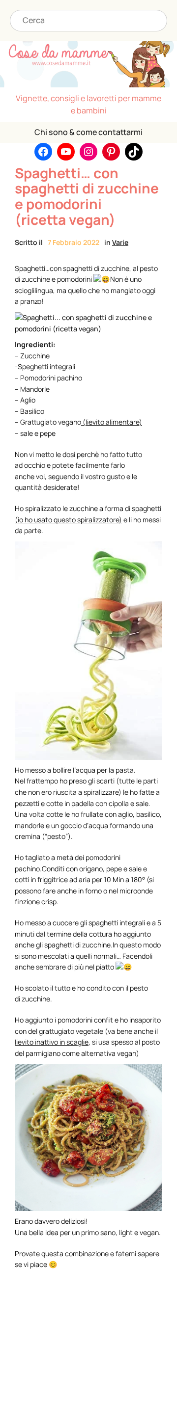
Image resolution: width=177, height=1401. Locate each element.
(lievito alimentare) (112, 422)
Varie (120, 242)
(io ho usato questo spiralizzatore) (68, 519)
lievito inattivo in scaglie (51, 1042)
